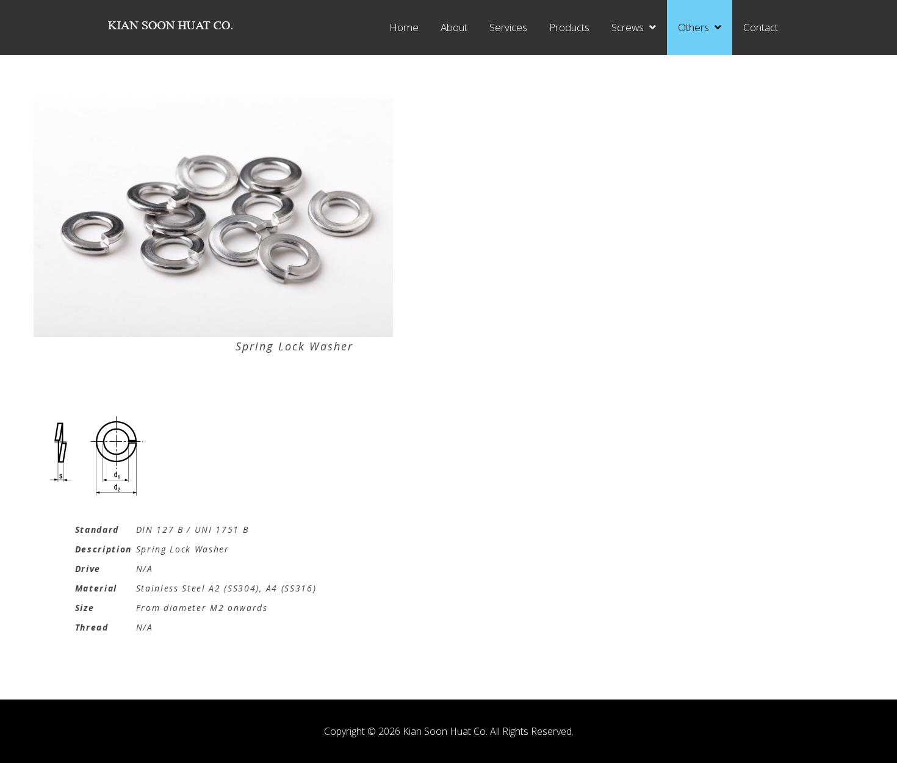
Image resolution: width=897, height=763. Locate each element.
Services (508, 27)
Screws (627, 27)
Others (693, 27)
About (454, 27)
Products (569, 27)
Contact (760, 27)
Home (404, 27)
